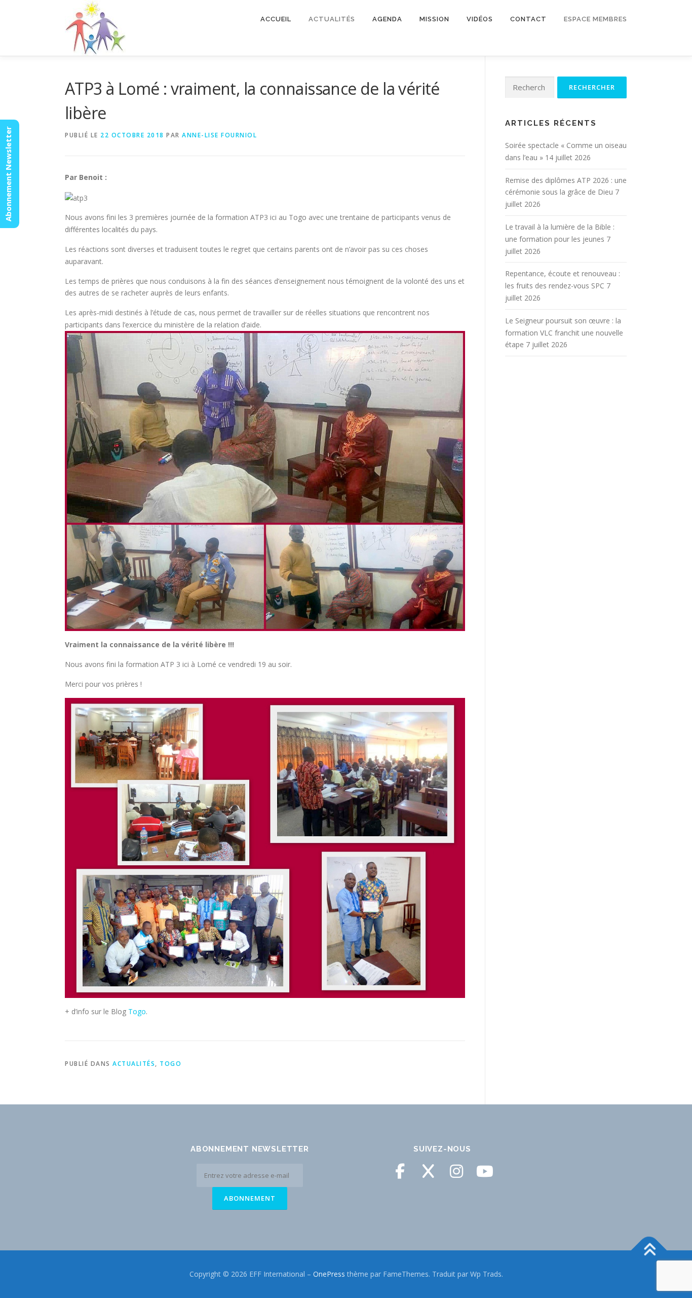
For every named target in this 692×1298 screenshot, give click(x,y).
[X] (428, 1171)
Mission (434, 19)
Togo (137, 1011)
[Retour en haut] (649, 1250)
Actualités (133, 1063)
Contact (528, 19)
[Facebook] (399, 1171)
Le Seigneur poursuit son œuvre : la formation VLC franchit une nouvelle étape (564, 333)
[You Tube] (484, 1171)
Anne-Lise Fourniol (219, 135)
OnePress (329, 1274)
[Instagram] (456, 1171)
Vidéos (480, 19)
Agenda (387, 19)
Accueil (275, 19)
